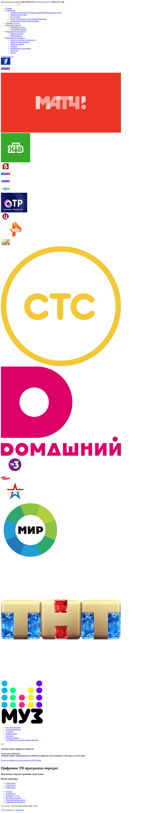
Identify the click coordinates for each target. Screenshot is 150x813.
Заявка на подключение (19, 42)
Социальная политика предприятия (24, 21)
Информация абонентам (15, 38)
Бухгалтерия (15, 17)
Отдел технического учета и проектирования (28, 19)
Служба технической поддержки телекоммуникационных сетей (35, 13)
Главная (9, 8)
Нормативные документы (20, 48)
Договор (13, 46)
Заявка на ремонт (17, 44)
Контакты (14, 50)
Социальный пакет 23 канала (13, 731)
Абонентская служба (18, 15)
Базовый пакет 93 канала (11, 735)
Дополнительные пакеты (16, 32)
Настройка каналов (13, 25)
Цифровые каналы (17, 27)
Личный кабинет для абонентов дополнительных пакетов (22, 739)
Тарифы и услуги (13, 23)
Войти (38, 760)
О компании (10, 10)
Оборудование (16, 36)
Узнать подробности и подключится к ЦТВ (18, 760)
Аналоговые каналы (18, 29)
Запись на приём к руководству (22, 40)
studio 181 (20, 810)
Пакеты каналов (16, 34)
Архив (13, 53)
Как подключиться (13, 727)
